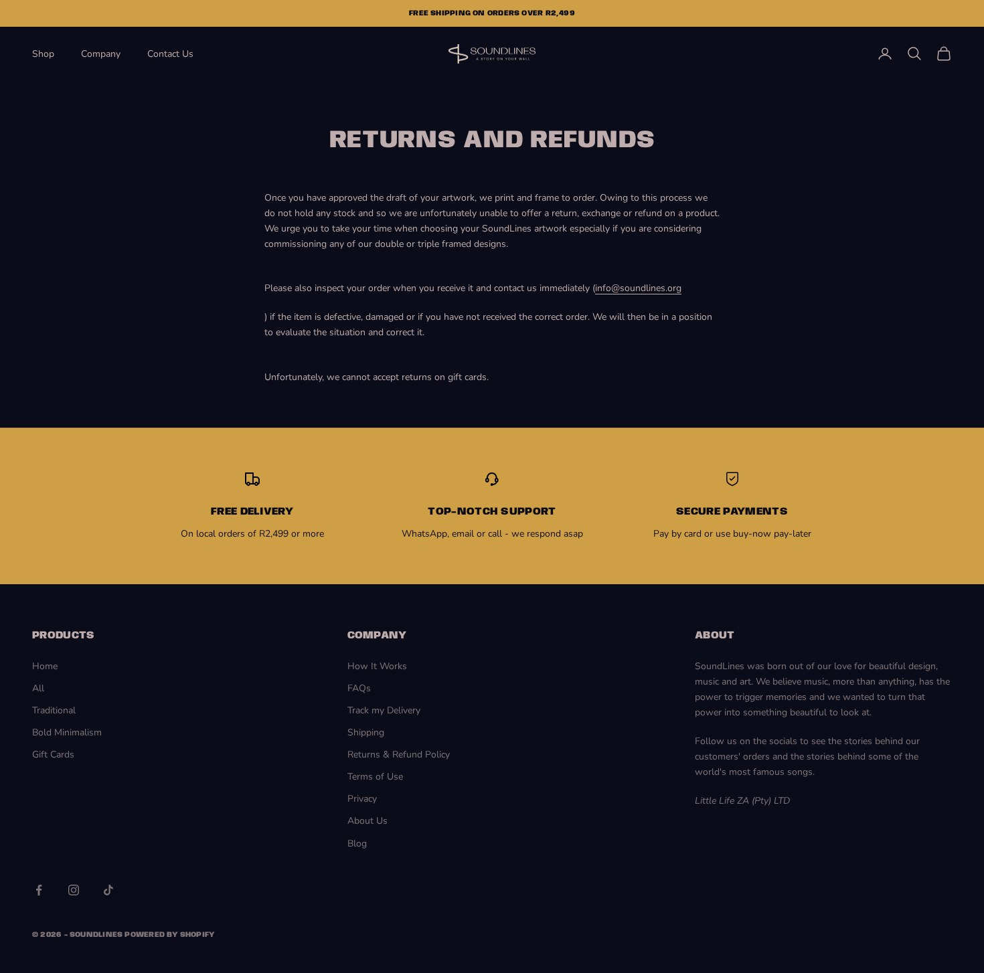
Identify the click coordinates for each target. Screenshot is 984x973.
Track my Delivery (383, 710)
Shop (43, 54)
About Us (367, 820)
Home (45, 666)
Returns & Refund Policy (398, 754)
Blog (357, 843)
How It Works (377, 666)
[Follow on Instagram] (73, 890)
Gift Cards (53, 754)
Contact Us (170, 54)
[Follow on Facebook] (39, 890)
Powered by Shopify (169, 935)
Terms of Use (375, 776)
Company (100, 54)
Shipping (365, 732)
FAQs (359, 688)
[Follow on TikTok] (108, 890)
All (38, 688)
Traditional (54, 710)
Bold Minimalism (67, 732)
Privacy (362, 798)
